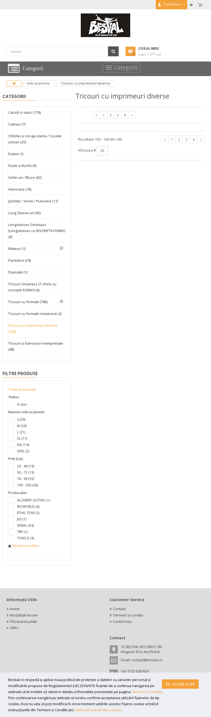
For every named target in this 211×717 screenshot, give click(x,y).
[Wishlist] (191, 4)
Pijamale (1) (17, 272)
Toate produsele (22, 389)
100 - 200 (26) (27, 485)
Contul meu (122, 621)
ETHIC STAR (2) (28, 512)
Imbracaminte (38, 83)
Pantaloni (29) (19, 260)
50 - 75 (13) (25, 472)
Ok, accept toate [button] (180, 684)
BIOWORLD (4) (28, 506)
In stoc (22, 404)
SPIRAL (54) (25, 525)
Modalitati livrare (24, 615)
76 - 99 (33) (25, 478)
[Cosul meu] (200, 4)
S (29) (21, 419)
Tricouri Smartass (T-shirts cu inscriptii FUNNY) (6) (32, 286)
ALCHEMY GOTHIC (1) (33, 500)
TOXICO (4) (25, 538)
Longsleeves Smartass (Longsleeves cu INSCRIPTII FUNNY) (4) (36, 230)
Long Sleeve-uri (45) (24, 212)
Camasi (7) (16, 124)
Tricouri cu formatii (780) (28, 301)
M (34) (21, 425)
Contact (119, 608)
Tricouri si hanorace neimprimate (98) (35, 346)
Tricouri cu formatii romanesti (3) (35, 313)
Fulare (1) (15, 153)
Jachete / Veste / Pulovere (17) (33, 201)
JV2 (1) (21, 519)
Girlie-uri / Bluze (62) (24, 177)
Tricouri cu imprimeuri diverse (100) (32, 328)
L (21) (21, 432)
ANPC (14, 627)
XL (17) (22, 438)
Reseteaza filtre (25, 545)
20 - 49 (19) (25, 466)
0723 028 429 (137, 671)
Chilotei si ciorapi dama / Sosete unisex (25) (35, 138)
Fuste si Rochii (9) (22, 165)
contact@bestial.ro (146, 659)
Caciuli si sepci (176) (24, 112)
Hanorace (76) (19, 189)
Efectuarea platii (23, 621)
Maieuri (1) (17, 248)
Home (15, 608)
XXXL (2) (23, 451)
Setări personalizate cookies (98, 709)
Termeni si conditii (128, 615)
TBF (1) (22, 531)
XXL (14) (23, 444)
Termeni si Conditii (146, 691)
